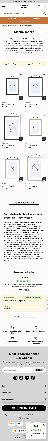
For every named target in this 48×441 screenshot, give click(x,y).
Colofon (40, 415)
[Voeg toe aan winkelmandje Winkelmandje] (21, 98)
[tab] (39, 6)
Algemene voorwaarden (14, 415)
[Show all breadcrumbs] (4, 25)
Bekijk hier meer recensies (24, 317)
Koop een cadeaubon (26, 408)
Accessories (14, 26)
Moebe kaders (27, 26)
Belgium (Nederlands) (24, 431)
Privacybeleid (24, 418)
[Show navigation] (3, 6)
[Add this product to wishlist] (21, 74)
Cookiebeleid (30, 415)
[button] (36, 431)
